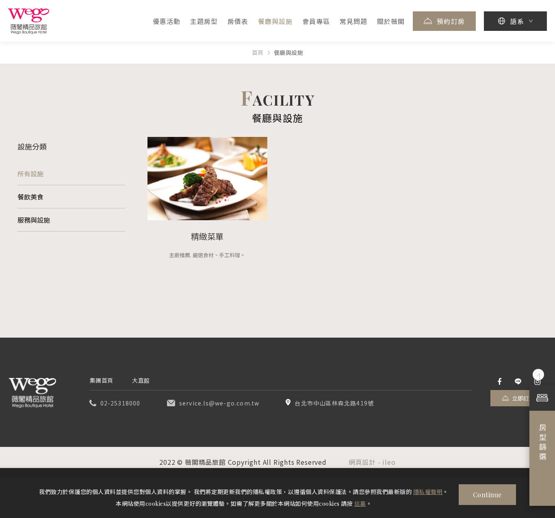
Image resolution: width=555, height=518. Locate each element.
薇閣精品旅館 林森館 (28, 21)
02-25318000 (120, 403)
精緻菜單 (207, 236)
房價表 (238, 21)
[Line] (518, 382)
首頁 (258, 53)
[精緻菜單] (207, 178)
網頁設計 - (366, 462)
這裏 (360, 503)
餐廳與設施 (275, 21)
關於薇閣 (391, 21)
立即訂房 (523, 398)
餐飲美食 (30, 197)
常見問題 (353, 21)
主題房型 (204, 21)
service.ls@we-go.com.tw (219, 403)
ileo (388, 462)
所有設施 (30, 173)
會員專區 (316, 21)
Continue (487, 494)
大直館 (141, 380)
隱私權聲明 (428, 492)
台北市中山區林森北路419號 (334, 403)
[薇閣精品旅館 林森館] (32, 393)
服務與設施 (33, 220)
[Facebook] (499, 382)
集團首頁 (101, 380)
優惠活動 (166, 21)
